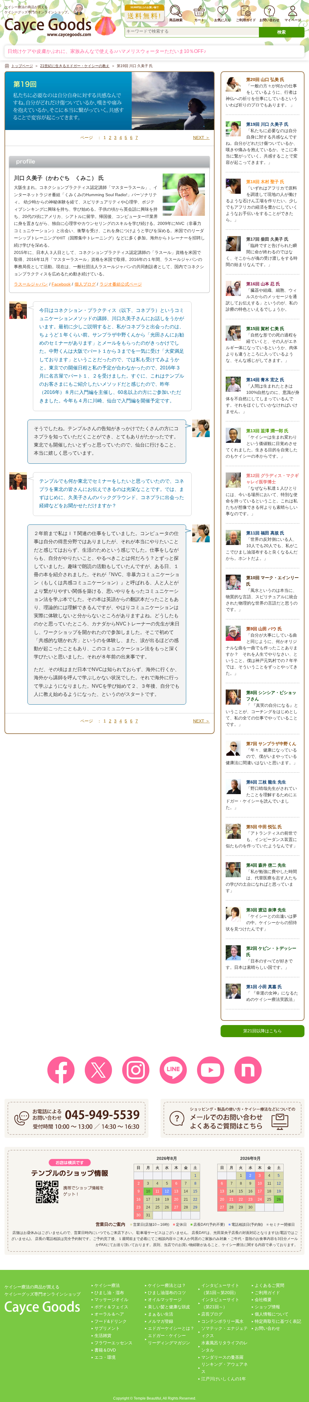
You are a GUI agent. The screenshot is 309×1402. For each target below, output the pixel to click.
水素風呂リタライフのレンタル (224, 1346)
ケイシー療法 (107, 1285)
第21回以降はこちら (262, 1030)
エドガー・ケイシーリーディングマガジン (169, 1339)
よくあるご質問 (269, 1285)
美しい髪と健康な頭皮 (169, 1306)
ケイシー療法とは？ (167, 1285)
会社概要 (263, 1299)
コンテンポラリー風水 (222, 1321)
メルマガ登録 (160, 1321)
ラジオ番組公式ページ (121, 284)
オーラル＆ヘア (109, 1314)
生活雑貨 (102, 1335)
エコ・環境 (105, 1357)
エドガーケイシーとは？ (171, 1328)
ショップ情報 (267, 1306)
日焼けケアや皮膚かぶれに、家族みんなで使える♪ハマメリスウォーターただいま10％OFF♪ (107, 51)
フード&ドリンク (110, 1321)
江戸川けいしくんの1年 (223, 1378)
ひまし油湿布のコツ (167, 1292)
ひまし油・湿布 (109, 1292)
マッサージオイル (111, 1299)
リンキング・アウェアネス (224, 1368)
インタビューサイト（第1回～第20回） (220, 1289)
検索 (281, 32)
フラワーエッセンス (113, 1342)
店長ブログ (211, 1314)
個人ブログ (85, 284)
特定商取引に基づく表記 (278, 1321)
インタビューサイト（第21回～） (220, 1303)
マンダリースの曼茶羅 (222, 1357)
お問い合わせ (267, 1328)
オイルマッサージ (165, 1299)
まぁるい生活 (160, 1314)
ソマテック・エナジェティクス (224, 1332)
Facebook (61, 284)
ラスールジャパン (31, 284)
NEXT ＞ (201, 137)
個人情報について (271, 1314)
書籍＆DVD (105, 1350)
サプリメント (107, 1328)
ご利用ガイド (267, 1292)
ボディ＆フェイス (111, 1306)
